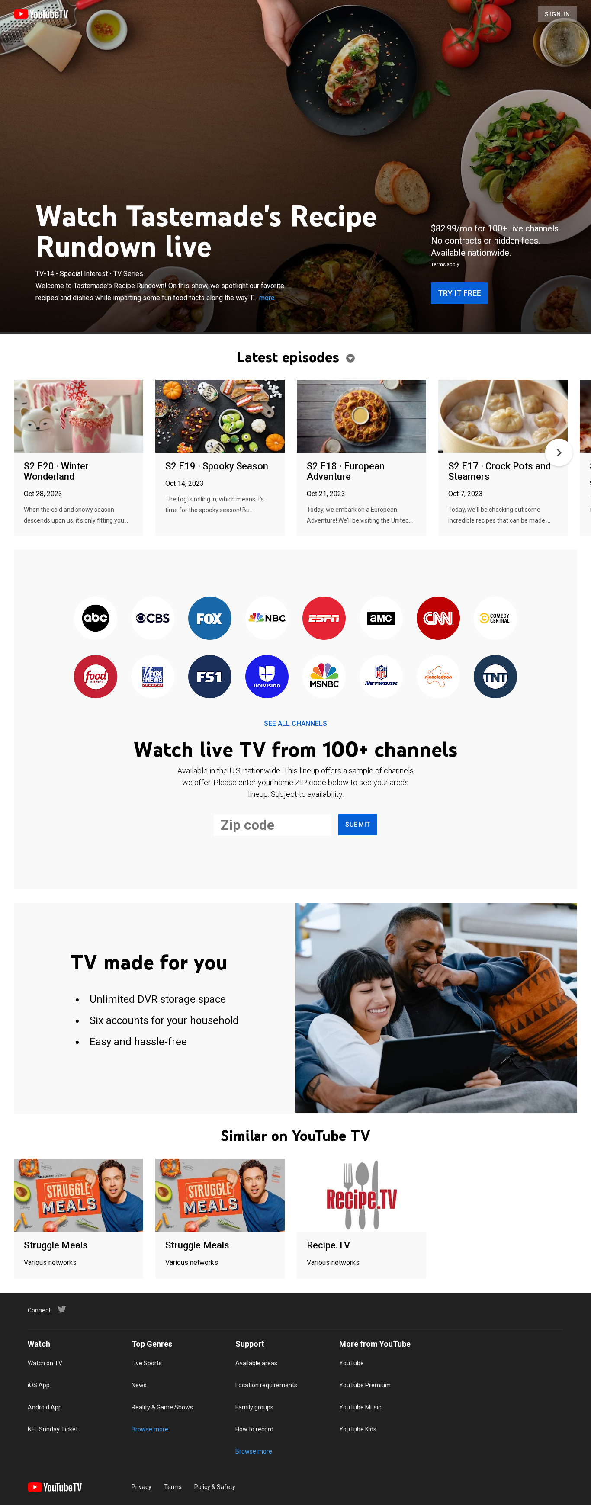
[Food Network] (95, 677)
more (267, 298)
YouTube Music (360, 1407)
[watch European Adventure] (361, 417)
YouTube (351, 1363)
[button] (559, 452)
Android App (45, 1407)
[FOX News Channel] (152, 677)
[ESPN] (324, 619)
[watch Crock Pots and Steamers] (503, 417)
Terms (173, 1486)
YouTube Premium (365, 1385)
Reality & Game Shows (162, 1407)
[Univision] (267, 677)
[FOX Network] (209, 619)
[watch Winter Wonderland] (78, 417)
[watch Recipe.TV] (361, 1196)
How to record (254, 1429)
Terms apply (445, 264)
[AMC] (381, 619)
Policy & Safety (214, 1486)
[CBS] (152, 619)
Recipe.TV (328, 1245)
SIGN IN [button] (557, 14)
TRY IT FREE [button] (459, 293)
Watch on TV (45, 1363)
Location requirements (266, 1385)
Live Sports (147, 1363)
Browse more (150, 1429)
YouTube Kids (357, 1429)
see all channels (295, 723)
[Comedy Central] (495, 619)
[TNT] (495, 677)
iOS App (39, 1385)
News (139, 1385)
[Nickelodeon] (438, 677)
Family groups (254, 1407)
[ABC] (95, 619)
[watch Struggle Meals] (78, 1196)
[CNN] (438, 619)
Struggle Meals (56, 1245)
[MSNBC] (324, 677)
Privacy (141, 1486)
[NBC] (267, 619)
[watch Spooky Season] (220, 417)
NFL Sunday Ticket (53, 1429)
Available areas (256, 1363)
